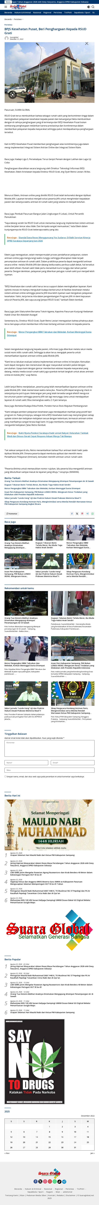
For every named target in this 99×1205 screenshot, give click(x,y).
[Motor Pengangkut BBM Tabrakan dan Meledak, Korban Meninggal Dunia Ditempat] (80, 532)
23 (62, 1142)
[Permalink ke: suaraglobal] (7, 38)
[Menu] (6, 7)
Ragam (49, 1192)
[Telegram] (64, 1182)
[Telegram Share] (87, 514)
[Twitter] (40, 1181)
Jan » (92, 1153)
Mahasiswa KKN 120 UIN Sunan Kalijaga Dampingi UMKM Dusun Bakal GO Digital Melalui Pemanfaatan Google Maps (50, 901)
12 (11, 1137)
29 (49, 1147)
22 (49, 1142)
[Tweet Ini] (77, 514)
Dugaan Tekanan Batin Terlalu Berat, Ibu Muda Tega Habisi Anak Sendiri (38, 485)
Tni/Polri (80, 1189)
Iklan (58, 1192)
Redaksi (60, 1195)
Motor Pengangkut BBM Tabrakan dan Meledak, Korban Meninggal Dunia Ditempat (42, 488)
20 (24, 1142)
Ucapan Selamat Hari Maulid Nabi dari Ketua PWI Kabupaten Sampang (42, 855)
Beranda (18, 1189)
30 (62, 1147)
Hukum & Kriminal (33, 1189)
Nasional (48, 1189)
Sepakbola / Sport (35, 1192)
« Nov (7, 1153)
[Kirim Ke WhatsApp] (92, 514)
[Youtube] (50, 1181)
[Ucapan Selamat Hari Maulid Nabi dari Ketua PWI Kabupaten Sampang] (49, 825)
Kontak (51, 1195)
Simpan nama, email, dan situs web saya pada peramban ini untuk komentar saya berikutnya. (45, 776)
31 (75, 1147)
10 (75, 1132)
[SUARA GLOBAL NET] (18, 7)
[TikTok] (59, 1182)
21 (37, 1142)
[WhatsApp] (55, 1181)
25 (88, 1142)
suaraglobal (14, 37)
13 (24, 1137)
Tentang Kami (11, 1195)
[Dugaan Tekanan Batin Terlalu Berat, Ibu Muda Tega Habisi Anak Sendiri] (50, 532)
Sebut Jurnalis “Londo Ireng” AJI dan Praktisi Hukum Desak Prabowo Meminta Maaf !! (43, 498)
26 (11, 1147)
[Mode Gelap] (88, 7)
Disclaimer (70, 1195)
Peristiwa (8, 25)
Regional (59, 1189)
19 (11, 1142)
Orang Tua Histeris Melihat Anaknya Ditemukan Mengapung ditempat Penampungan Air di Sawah (49, 481)
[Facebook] (36, 1181)
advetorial (67, 1192)
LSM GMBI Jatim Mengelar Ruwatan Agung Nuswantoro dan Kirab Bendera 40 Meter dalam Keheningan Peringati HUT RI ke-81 (51, 873)
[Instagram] (45, 1181)
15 (49, 1137)
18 (88, 1137)
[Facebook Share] (72, 514)
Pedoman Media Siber (36, 1195)
